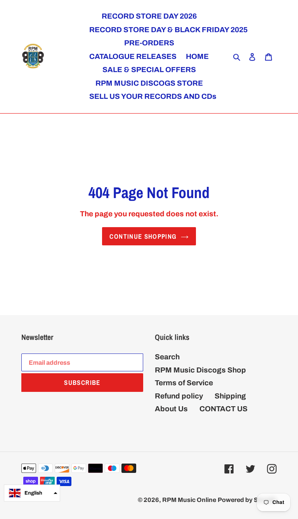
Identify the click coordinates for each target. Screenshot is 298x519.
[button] (32, 493)
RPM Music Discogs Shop (200, 370)
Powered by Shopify (247, 500)
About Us (171, 409)
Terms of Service (184, 383)
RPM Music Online (189, 500)
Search (167, 357)
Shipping (230, 396)
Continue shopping (143, 236)
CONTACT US (223, 409)
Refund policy (179, 396)
